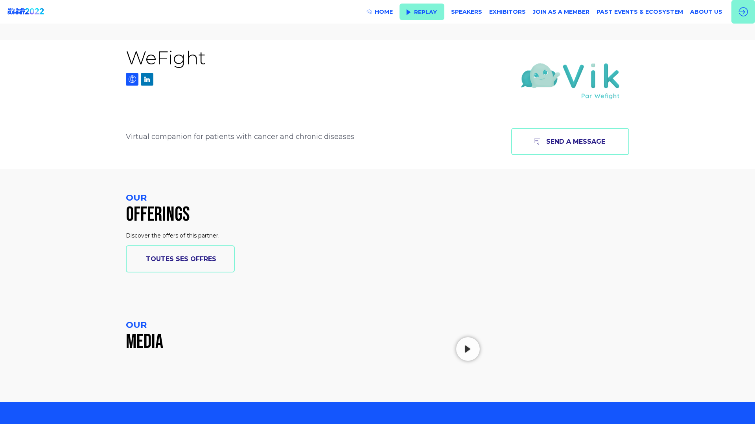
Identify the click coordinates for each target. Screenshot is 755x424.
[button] (422, 12)
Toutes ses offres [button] (181, 259)
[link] (379, 12)
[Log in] (743, 12)
